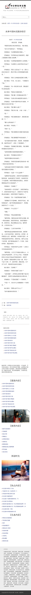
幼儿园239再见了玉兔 (8, 488)
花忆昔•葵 (4, 452)
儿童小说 (13, 317)
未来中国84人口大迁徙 (10, 335)
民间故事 (20, 317)
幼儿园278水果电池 (7, 501)
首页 (8, 23)
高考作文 (12, 318)
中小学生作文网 (18, 39)
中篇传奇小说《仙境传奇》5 (9, 491)
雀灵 (3, 523)
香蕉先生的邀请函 (7, 518)
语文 (10, 317)
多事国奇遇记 (5, 439)
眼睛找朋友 (5, 444)
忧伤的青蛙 (5, 533)
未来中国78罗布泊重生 (10, 348)
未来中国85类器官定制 (12, 303)
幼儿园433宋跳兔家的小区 (9, 511)
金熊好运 (4, 441)
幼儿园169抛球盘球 (7, 496)
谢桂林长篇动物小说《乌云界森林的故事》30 (14, 504)
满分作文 (20, 315)
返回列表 (9, 305)
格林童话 (22, 318)
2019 (27, 315)
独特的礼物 (5, 541)
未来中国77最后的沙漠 (10, 350)
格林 (13, 320)
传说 (19, 318)
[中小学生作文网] (15, 6)
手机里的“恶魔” (6, 520)
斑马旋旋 (4, 449)
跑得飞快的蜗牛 (6, 429)
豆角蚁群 (4, 431)
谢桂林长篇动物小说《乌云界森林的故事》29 (14, 506)
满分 (24, 315)
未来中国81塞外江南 (9, 343)
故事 (16, 318)
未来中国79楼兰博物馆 (10, 345)
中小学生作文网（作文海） (13, 592)
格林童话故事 (8, 320)
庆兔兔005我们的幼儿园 (8, 493)
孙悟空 (11, 315)
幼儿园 (24, 317)
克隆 (8, 315)
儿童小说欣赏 (24, 23)
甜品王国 (4, 434)
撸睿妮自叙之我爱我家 (8, 446)
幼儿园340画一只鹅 (7, 509)
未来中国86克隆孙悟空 (10, 330)
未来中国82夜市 (8, 340)
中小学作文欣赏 (15, 23)
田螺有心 (4, 436)
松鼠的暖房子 (5, 525)
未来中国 (4, 315)
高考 (14, 315)
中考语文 (8, 318)
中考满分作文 (5, 317)
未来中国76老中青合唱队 (10, 353)
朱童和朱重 (5, 530)
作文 (16, 315)
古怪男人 (4, 535)
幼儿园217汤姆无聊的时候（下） (10, 498)
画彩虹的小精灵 (6, 528)
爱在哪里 (4, 538)
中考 (17, 317)
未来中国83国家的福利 (10, 338)
